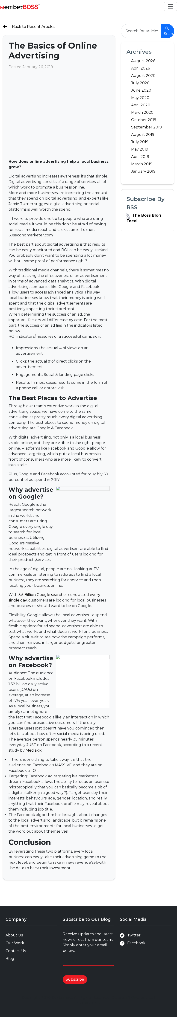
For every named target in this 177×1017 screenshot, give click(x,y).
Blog (10, 958)
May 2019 (139, 149)
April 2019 (140, 156)
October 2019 (143, 120)
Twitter (132, 935)
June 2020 (141, 90)
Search (169, 34)
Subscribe (75, 979)
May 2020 (140, 98)
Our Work (15, 943)
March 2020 (142, 112)
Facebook (134, 943)
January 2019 (143, 171)
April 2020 (140, 105)
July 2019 (139, 142)
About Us (14, 935)
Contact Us (16, 951)
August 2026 (143, 61)
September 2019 (146, 127)
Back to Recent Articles (33, 26)
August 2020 (143, 75)
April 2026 (140, 68)
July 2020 (140, 83)
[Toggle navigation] (170, 6)
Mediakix (34, 750)
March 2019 (141, 164)
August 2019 (142, 134)
